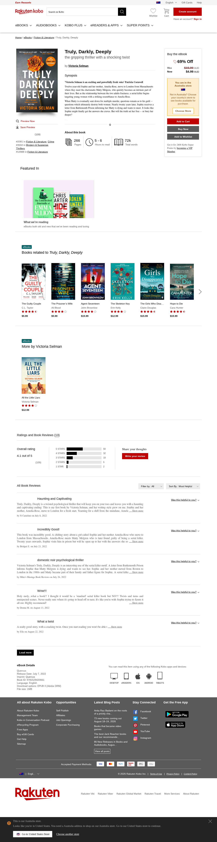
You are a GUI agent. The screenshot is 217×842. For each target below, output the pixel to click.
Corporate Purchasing (68, 724)
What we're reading (36, 222)
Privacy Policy (172, 774)
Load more (25, 652)
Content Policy (190, 774)
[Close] (210, 821)
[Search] (122, 12)
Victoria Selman (78, 65)
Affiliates (60, 715)
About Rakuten (191, 793)
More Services (172, 793)
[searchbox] (86, 12)
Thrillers (20, 148)
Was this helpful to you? (183, 500)
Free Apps (22, 729)
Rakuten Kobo (29, 11)
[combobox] (151, 486)
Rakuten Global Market (128, 793)
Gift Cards (187, 2)
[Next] (200, 291)
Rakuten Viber (105, 793)
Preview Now (28, 121)
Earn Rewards (23, 2)
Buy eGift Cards (25, 734)
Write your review (135, 456)
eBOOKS (22, 25)
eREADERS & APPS (105, 25)
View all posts (102, 751)
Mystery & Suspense (37, 145)
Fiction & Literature (36, 141)
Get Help (21, 739)
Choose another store (67, 834)
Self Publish (62, 710)
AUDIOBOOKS (46, 25)
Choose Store (183, 111)
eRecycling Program (28, 724)
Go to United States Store (36, 834)
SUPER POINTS (138, 25)
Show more (136, 510)
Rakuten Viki (87, 793)
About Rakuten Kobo (28, 710)
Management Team (27, 715)
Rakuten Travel (153, 793)
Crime (51, 141)
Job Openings (63, 720)
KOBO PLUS (74, 25)
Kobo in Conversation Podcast (33, 720)
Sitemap (21, 743)
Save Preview (27, 127)
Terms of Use (156, 774)
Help (199, 2)
